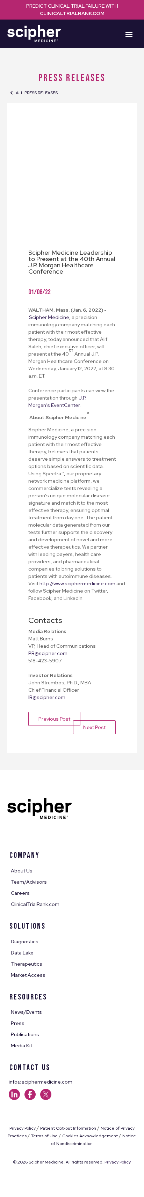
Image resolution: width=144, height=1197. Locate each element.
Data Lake (22, 953)
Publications (25, 1035)
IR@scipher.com (46, 697)
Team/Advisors (29, 882)
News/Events (26, 1012)
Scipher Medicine (49, 317)
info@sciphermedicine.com (40, 1082)
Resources (28, 997)
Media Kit (21, 1046)
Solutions (27, 926)
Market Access (28, 975)
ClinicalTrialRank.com (35, 904)
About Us (22, 871)
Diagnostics (24, 942)
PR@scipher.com (48, 653)
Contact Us (29, 1067)
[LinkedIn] (16, 1098)
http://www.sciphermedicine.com (77, 583)
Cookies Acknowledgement (90, 1136)
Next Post (94, 727)
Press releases (72, 78)
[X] (45, 1098)
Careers (20, 893)
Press (17, 1023)
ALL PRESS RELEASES (37, 93)
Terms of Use (44, 1136)
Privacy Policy (22, 1128)
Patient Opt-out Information (68, 1128)
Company (24, 855)
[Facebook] (31, 1098)
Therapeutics (26, 964)
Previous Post (54, 719)
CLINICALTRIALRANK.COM (72, 13)
